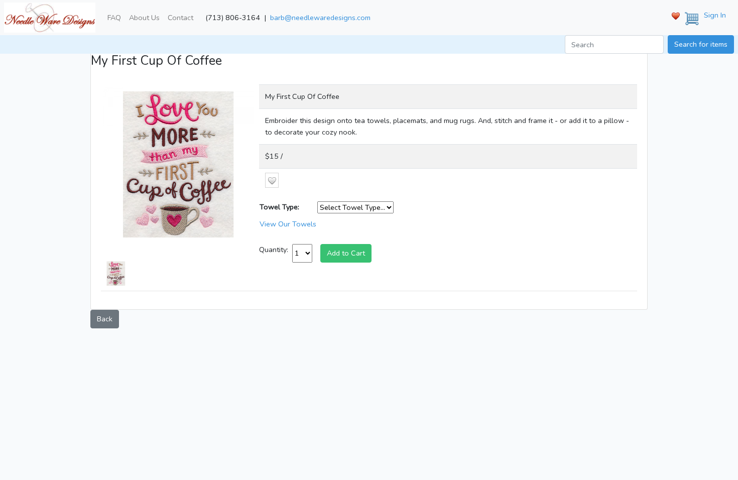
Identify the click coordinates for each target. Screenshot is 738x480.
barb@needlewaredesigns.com (320, 18)
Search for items (700, 44)
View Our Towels (288, 224)
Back (104, 319)
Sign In (715, 15)
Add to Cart (346, 253)
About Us (144, 18)
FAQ (114, 18)
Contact (180, 18)
